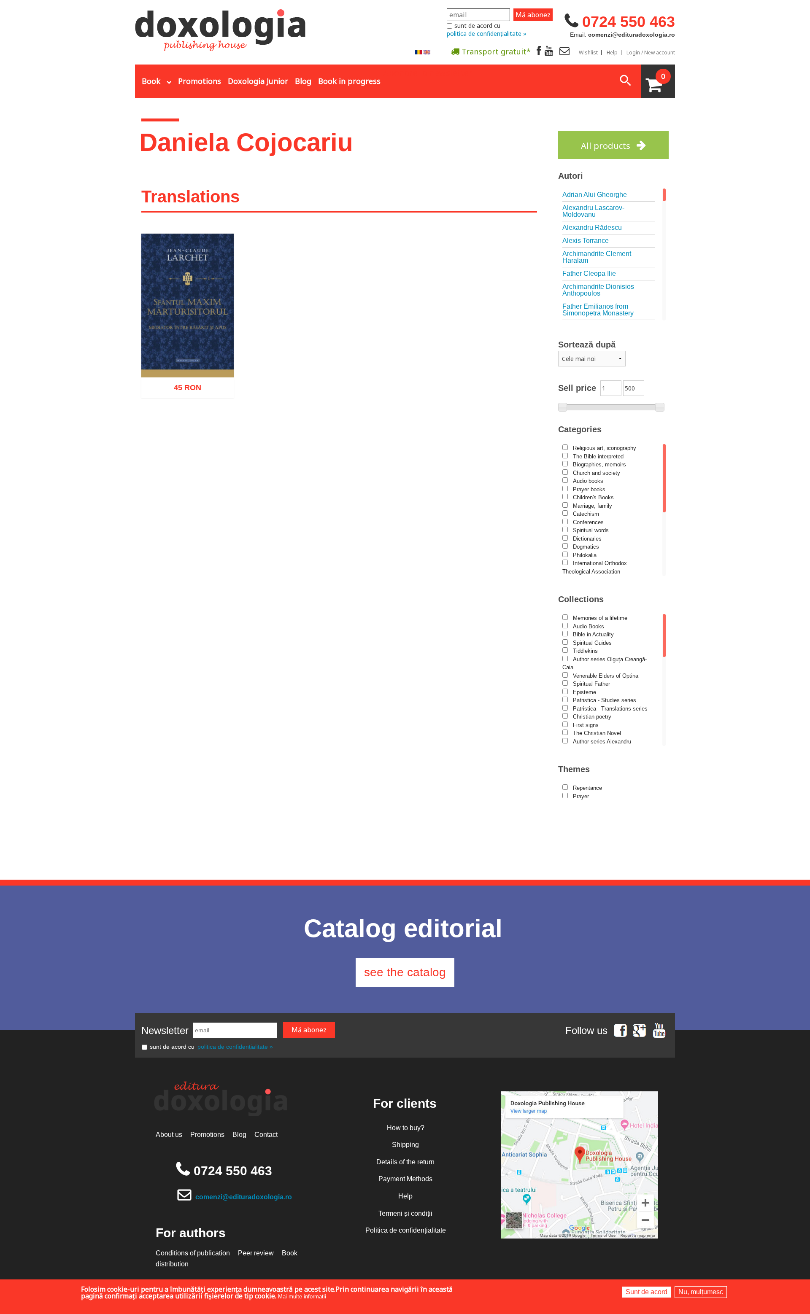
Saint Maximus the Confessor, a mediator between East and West (187, 353)
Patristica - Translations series (610, 708)
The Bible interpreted (598, 456)
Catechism (586, 514)
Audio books (588, 481)
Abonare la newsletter (427, 72)
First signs (586, 725)
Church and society (596, 473)
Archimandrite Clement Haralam (596, 257)
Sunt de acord (646, 1291)
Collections (581, 599)
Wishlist (588, 52)
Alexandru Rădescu (592, 227)
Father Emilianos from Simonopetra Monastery (598, 310)
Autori (570, 176)
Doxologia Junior (258, 81)
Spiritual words (591, 530)
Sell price (577, 388)
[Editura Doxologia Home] (221, 26)
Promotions (199, 81)
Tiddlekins (585, 651)
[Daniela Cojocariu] (418, 52)
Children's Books (593, 497)
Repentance (587, 788)
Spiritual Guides (592, 643)
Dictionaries (587, 539)
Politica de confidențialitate (405, 1230)
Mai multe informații (302, 1296)
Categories (580, 429)
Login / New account (650, 52)
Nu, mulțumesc (700, 1291)
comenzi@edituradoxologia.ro (243, 1197)
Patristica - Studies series (604, 700)
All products (605, 145)
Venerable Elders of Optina (605, 676)
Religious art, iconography (604, 448)
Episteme (584, 692)
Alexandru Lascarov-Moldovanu (593, 211)
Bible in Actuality (593, 634)
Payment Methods (405, 1178)
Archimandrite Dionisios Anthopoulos (598, 290)
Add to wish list (201, 429)
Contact (266, 1134)
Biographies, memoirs (599, 464)
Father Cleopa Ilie (589, 273)
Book (151, 81)
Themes (574, 769)
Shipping (405, 1144)
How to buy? (405, 1127)
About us (169, 1134)
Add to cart (169, 429)
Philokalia (585, 555)
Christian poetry (592, 717)
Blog (303, 81)
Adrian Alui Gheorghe (594, 194)
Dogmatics (586, 547)
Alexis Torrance (585, 240)
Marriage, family (592, 506)
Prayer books (589, 489)
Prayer (581, 796)
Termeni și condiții (405, 1213)
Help (612, 52)
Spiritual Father (591, 684)
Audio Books (588, 626)
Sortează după (587, 344)
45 (183, 390)
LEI (194, 391)
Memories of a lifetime (600, 618)
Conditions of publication (193, 1253)
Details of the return (405, 1162)
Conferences (588, 522)
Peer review (256, 1253)
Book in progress (349, 81)
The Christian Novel (597, 733)
